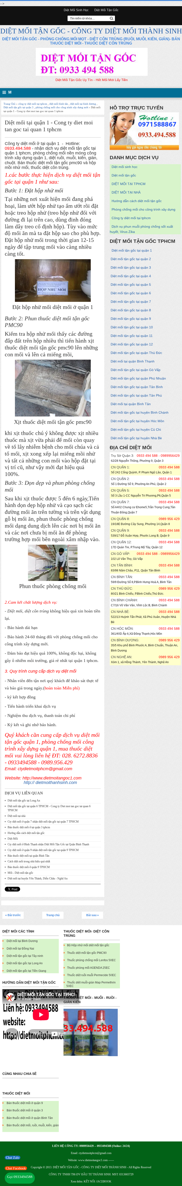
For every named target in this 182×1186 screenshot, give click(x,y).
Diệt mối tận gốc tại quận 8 (131, 310)
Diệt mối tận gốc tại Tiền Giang (26, 971)
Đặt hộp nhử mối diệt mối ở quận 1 (52, 307)
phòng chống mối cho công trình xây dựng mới (62, 107)
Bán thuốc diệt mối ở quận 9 (25, 1103)
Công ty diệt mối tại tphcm (131, 218)
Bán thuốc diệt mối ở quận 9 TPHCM (29, 867)
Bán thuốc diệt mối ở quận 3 (25, 1110)
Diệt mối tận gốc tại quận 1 (132, 250)
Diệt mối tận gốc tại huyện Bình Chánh (139, 412)
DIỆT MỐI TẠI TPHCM (129, 184)
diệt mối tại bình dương (83, 103)
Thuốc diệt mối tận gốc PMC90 (87, 953)
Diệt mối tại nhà (16, 816)
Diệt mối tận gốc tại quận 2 (131, 259)
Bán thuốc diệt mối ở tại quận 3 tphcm (29, 827)
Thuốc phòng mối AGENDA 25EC (88, 967)
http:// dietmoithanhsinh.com (50, 782)
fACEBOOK (103, 1181)
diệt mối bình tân (58, 103)
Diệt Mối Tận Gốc (106, 10)
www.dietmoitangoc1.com (93, 1160)
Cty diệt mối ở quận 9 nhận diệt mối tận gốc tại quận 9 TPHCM (43, 850)
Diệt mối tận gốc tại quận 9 (131, 319)
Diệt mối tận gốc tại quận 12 (132, 344)
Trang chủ (52, 915)
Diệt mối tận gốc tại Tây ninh (25, 956)
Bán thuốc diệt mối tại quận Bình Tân (28, 855)
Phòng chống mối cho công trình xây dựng (143, 209)
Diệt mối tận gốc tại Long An (24, 800)
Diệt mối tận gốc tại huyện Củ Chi (136, 429)
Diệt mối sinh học (76, 10)
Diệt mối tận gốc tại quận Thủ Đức (136, 353)
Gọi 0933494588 (19, 1177)
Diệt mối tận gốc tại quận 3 (18, 107)
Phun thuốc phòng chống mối (52, 586)
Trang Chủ (9, 103)
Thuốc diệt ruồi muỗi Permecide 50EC (91, 975)
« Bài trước (13, 915)
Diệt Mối (13, 838)
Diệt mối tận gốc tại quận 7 (131, 301)
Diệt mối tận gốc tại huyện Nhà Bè (136, 438)
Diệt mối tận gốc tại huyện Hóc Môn (137, 421)
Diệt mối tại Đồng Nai (20, 948)
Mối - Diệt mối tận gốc (20, 872)
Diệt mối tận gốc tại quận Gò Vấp (135, 370)
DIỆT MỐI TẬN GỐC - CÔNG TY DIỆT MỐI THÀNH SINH (91, 31)
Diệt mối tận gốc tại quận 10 (132, 327)
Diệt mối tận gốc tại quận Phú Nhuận (138, 378)
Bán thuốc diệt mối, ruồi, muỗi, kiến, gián (33, 1125)
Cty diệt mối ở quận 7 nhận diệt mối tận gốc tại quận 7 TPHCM (43, 821)
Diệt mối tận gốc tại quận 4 (131, 276)
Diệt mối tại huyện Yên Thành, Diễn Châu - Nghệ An (38, 878)
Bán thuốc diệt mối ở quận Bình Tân (30, 1118)
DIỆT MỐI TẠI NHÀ (126, 192)
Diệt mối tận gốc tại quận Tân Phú (136, 395)
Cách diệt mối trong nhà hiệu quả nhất (29, 861)
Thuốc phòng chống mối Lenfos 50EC (91, 960)
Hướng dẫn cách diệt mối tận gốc (26, 833)
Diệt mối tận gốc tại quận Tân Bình (137, 387)
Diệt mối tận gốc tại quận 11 (132, 336)
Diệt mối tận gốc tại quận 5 (131, 284)
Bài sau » (92, 915)
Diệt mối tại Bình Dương (22, 941)
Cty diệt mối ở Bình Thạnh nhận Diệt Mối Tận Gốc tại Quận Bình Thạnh (48, 844)
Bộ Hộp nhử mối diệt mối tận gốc (88, 945)
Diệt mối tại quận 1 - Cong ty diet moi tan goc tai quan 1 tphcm (49, 125)
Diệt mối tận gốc (124, 175)
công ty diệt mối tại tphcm (32, 103)
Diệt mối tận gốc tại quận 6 (131, 293)
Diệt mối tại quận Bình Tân (131, 404)
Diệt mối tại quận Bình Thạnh (133, 361)
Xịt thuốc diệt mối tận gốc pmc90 (52, 422)
